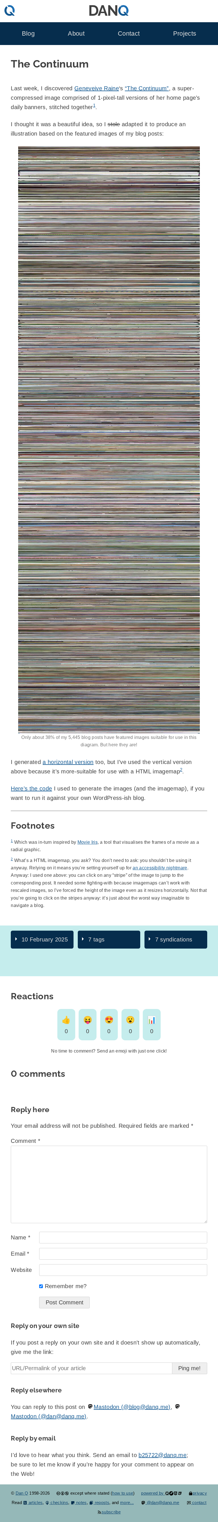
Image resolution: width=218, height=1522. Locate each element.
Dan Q (22, 1493)
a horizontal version (68, 762)
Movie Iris (87, 842)
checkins (58, 1502)
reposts (101, 1502)
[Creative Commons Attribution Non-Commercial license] (62, 1493)
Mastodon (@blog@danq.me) (132, 1407)
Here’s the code (31, 788)
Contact (129, 33)
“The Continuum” (147, 88)
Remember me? (66, 1286)
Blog (28, 33)
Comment (25, 1141)
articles (35, 1502)
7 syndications (173, 939)
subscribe (111, 1511)
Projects (184, 33)
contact (199, 1502)
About (76, 33)
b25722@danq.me (162, 1455)
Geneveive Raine (96, 88)
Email (20, 1254)
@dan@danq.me (162, 1502)
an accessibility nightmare (160, 867)
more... (127, 1502)
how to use (122, 1493)
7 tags (96, 939)
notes (81, 1502)
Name (20, 1237)
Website (21, 1270)
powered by (153, 1493)
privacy (200, 1493)
